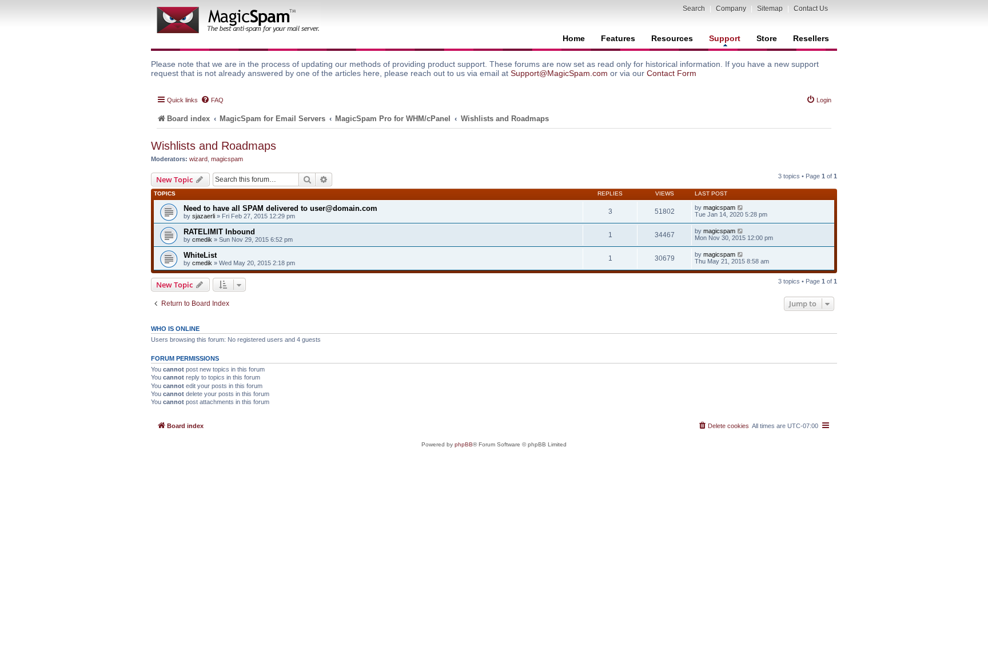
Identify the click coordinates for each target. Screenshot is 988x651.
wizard (198, 158)
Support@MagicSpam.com (559, 73)
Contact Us (811, 9)
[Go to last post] (740, 207)
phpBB (464, 444)
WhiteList (200, 255)
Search (694, 9)
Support (724, 38)
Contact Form (671, 73)
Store (766, 38)
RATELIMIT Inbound (219, 231)
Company (731, 9)
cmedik (202, 239)
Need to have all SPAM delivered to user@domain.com (280, 208)
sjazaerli (203, 216)
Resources (672, 38)
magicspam (227, 158)
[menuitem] (212, 100)
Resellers (811, 38)
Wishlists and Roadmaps (213, 145)
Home (574, 38)
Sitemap (770, 9)
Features (618, 38)
